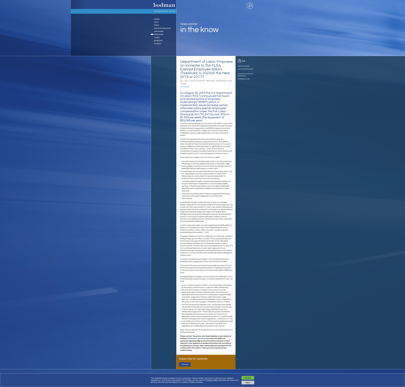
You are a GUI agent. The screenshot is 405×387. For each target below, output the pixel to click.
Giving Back (158, 40)
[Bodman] (163, 4)
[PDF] (242, 61)
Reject (247, 383)
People (157, 19)
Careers (157, 37)
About (156, 22)
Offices (156, 25)
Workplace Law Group (196, 338)
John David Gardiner (245, 69)
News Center (158, 34)
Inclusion (157, 43)
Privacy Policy (212, 380)
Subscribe (184, 364)
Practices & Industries (162, 28)
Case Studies (158, 31)
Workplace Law (244, 79)
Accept (248, 378)
